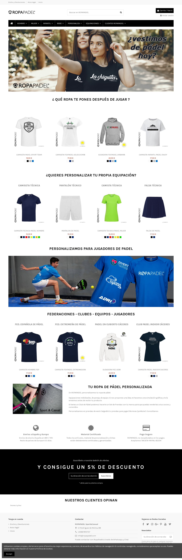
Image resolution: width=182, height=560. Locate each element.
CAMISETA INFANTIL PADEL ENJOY (153, 155)
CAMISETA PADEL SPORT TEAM (29, 155)
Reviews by (15, 505)
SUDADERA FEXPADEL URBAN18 (111, 155)
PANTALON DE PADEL (70, 231)
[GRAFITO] (29, 237)
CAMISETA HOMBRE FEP (29, 370)
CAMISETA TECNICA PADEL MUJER (112, 231)
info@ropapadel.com (87, 536)
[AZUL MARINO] (70, 161)
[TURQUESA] (34, 237)
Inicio (41, 2)
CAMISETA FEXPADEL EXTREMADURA (70, 370)
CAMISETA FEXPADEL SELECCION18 (70, 155)
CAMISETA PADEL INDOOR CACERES (153, 370)
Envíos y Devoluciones (16, 2)
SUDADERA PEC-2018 (112, 370)
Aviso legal (32, 2)
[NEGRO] (28, 161)
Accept (9, 554)
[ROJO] (26, 237)
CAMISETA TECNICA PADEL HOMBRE (29, 231)
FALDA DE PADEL (153, 231)
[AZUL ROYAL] (33, 161)
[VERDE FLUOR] (39, 237)
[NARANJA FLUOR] (36, 237)
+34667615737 (84, 532)
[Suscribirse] (170, 536)
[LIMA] (31, 237)
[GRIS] (30, 161)
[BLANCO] (25, 161)
